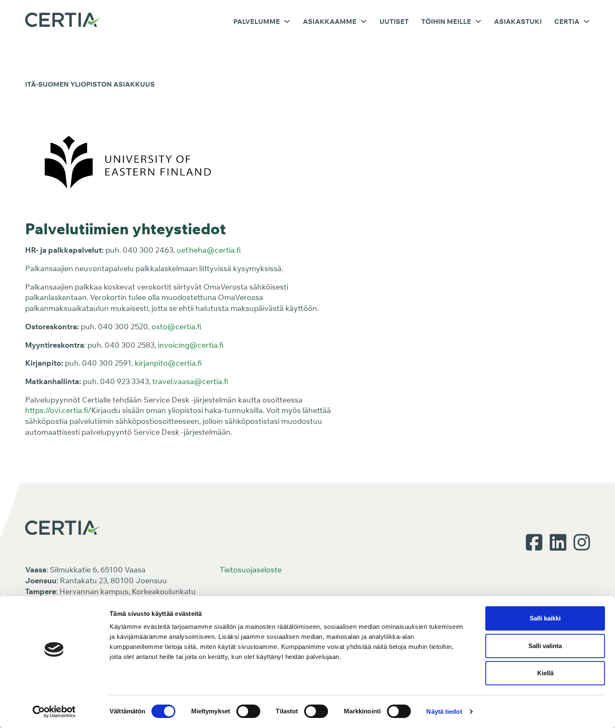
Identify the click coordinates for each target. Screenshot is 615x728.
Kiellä (545, 673)
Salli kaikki (545, 618)
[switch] (248, 711)
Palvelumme (256, 21)
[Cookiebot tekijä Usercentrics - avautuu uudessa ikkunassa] (54, 711)
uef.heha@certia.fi (209, 250)
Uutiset (394, 21)
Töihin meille (446, 21)
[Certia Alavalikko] (586, 21)
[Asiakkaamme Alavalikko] (363, 21)
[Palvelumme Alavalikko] (287, 21)
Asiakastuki (518, 21)
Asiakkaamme (329, 21)
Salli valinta (545, 645)
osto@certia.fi (176, 326)
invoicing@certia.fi (190, 345)
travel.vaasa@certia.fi (190, 381)
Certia (566, 21)
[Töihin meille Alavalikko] (478, 21)
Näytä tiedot (444, 711)
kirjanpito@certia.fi (168, 363)
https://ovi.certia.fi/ (58, 410)
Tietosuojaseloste (251, 569)
